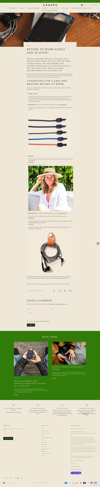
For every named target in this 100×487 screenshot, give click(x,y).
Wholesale (65, 8)
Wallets (22, 8)
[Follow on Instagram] (11, 478)
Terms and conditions (45, 453)
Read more (16, 394)
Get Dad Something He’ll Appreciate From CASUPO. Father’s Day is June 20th (30, 383)
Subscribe (8, 438)
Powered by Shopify (44, 482)
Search (42, 455)
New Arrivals (13, 8)
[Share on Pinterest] (65, 290)
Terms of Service (60, 304)
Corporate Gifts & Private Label (81, 8)
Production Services (45, 433)
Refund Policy (44, 451)
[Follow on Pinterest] (14, 478)
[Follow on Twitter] (7, 478)
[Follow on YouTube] (18, 478)
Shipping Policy (44, 449)
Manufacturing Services (50, 10)
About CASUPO (44, 430)
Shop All (43, 428)
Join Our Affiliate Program (46, 437)
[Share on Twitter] (59, 290)
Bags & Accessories (33, 8)
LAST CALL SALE (54, 8)
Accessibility (44, 442)
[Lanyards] (50, 132)
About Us (45, 8)
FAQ (42, 439)
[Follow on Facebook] (4, 478)
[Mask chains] (50, 188)
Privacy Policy (52, 304)
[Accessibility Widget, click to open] (98, 243)
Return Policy (44, 444)
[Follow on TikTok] (21, 478)
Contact (43, 435)
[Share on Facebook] (54, 290)
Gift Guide (17, 378)
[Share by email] (70, 290)
